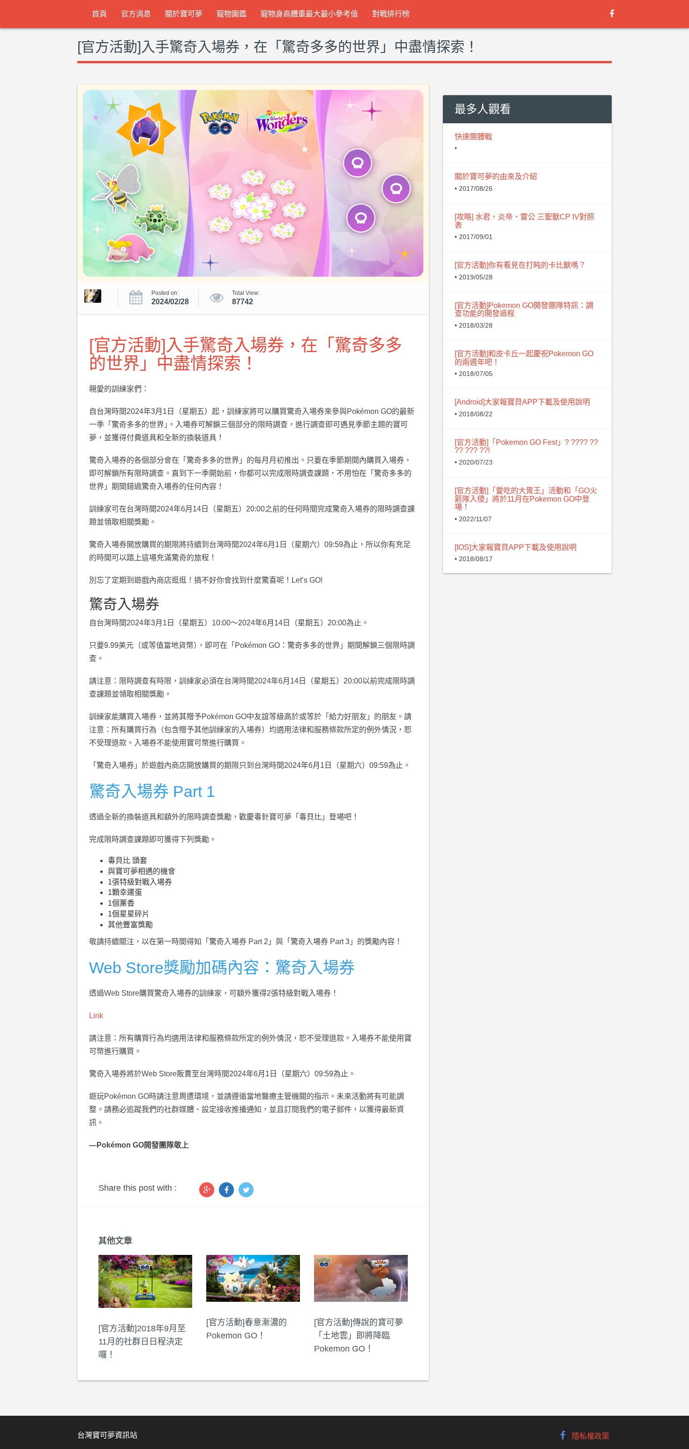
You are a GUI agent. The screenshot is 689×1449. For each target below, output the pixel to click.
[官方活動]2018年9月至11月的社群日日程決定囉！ (142, 1341)
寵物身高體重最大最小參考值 (309, 14)
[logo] (77, 14)
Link (96, 1016)
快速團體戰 (473, 137)
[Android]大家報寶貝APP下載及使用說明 (522, 402)
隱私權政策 (590, 1436)
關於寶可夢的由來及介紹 (496, 176)
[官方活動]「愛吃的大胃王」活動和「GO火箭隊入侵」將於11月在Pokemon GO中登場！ (526, 499)
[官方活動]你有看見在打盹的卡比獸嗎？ (520, 265)
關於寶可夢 (183, 14)
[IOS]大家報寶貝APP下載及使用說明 (516, 547)
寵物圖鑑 (232, 14)
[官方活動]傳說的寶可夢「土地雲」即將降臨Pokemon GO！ (358, 1335)
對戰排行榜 (391, 14)
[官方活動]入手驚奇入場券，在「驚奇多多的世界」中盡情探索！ (245, 355)
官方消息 (136, 14)
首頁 (99, 14)
